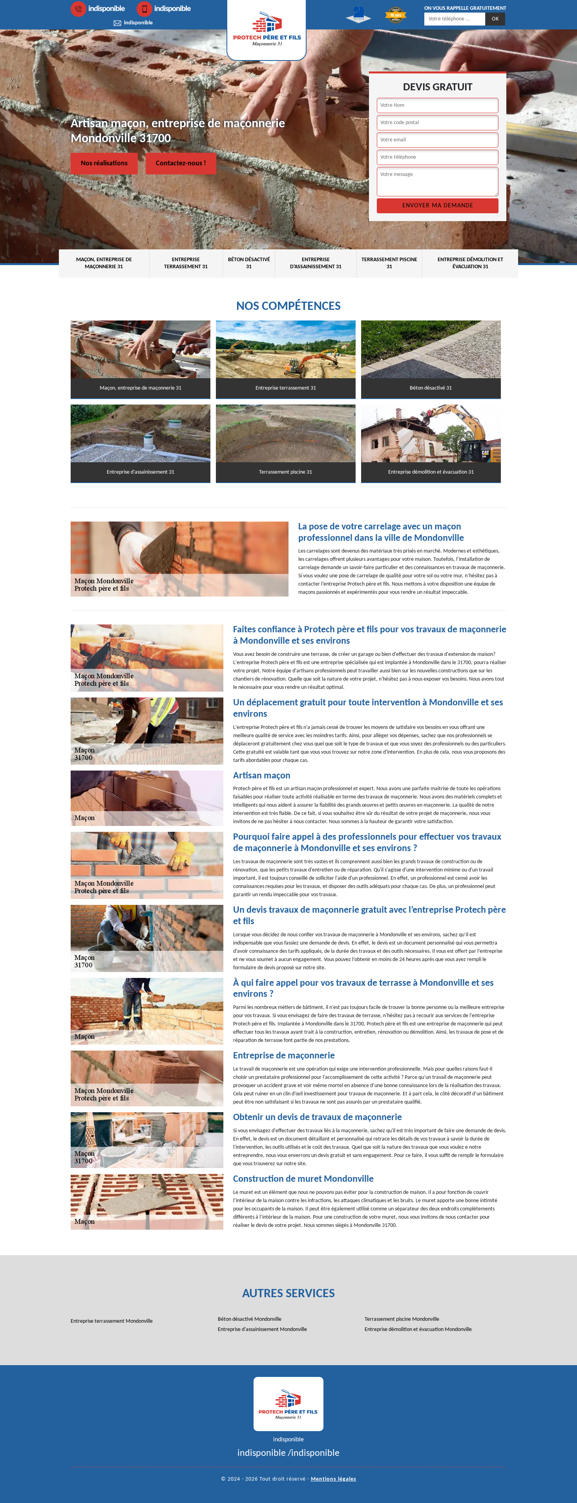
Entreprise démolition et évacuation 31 (470, 263)
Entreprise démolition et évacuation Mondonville (418, 1330)
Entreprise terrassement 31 (186, 263)
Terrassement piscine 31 (389, 263)
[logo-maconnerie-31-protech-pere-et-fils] (288, 1404)
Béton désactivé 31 (249, 263)
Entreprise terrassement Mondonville (112, 1321)
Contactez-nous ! (181, 163)
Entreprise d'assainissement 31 (315, 263)
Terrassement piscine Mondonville (402, 1319)
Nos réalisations (104, 163)
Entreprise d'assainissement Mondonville (262, 1330)
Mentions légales (333, 1479)
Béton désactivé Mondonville (249, 1319)
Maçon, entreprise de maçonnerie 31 (104, 263)
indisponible (106, 9)
